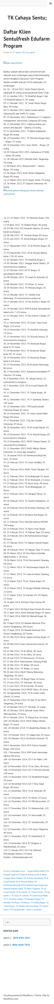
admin (32, 52)
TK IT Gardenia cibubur (13, 899)
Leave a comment (34, 909)
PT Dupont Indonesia (27, 874)
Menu (51, 3)
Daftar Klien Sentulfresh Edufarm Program (26, 38)
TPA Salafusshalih (17, 909)
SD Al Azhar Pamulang (33, 878)
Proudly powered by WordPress (18, 995)
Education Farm (18, 871)
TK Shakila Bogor (38, 902)
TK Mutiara (25, 902)
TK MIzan (15, 902)
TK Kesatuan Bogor (32, 899)
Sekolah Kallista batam (13, 888)
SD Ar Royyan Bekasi (25, 881)
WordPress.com (10, 998)
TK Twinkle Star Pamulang (27, 906)
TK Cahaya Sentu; (35, 892)
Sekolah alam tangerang (36, 885)
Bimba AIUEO (40, 871)
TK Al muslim (21, 892)
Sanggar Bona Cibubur (13, 878)
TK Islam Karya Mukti (38, 895)
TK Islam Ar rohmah (20, 895)
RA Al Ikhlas (42, 874)
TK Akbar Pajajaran (32, 888)
